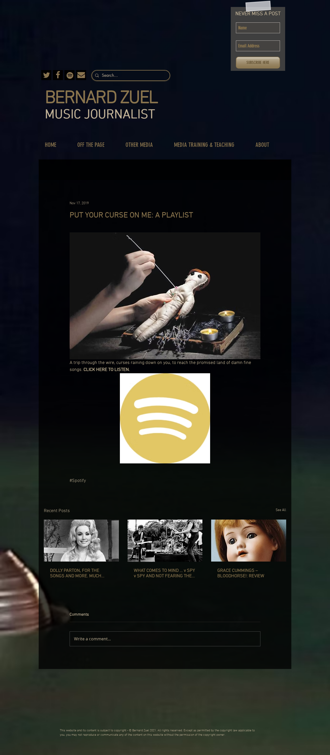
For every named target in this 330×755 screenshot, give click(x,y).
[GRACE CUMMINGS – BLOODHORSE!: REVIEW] (248, 541)
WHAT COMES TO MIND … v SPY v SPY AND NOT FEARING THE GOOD (164, 573)
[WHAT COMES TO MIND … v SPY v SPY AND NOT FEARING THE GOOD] (165, 541)
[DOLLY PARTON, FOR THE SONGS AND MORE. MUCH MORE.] (81, 541)
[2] (58, 75)
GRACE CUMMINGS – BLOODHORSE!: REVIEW (240, 573)
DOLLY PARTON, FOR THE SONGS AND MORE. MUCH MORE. (75, 573)
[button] (96, 145)
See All (281, 510)
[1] (81, 75)
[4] (69, 75)
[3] (46, 75)
